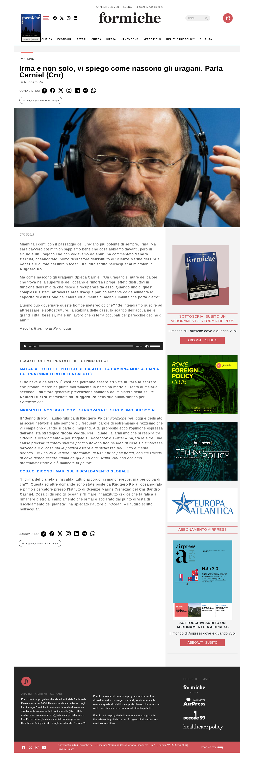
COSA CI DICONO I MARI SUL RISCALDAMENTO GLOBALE (74, 471)
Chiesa (96, 39)
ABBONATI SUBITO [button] (202, 340)
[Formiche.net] (228, 18)
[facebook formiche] (23, 748)
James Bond (130, 39)
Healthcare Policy (180, 39)
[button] (46, 28)
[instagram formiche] (37, 748)
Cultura (206, 39)
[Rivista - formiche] (204, 689)
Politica (46, 39)
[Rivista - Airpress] (204, 702)
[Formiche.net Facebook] (55, 18)
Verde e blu (152, 39)
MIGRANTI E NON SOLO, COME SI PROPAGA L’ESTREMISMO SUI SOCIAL (88, 410)
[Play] (25, 346)
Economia (64, 39)
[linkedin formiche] (44, 748)
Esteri (81, 39)
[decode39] (204, 714)
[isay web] (219, 747)
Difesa (111, 39)
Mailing (27, 59)
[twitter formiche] (30, 748)
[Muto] (147, 346)
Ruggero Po (33, 82)
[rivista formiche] (202, 580)
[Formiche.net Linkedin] (75, 18)
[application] (91, 346)
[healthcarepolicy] (204, 727)
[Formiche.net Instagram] (68, 18)
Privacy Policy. (66, 749)
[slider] (155, 345)
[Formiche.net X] (61, 18)
